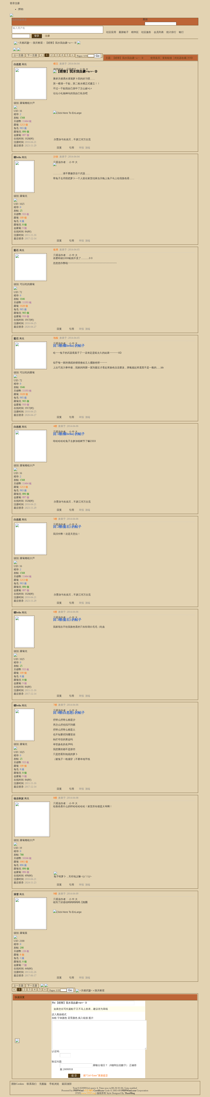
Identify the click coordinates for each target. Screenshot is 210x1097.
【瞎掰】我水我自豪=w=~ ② (60, 42)
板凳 (55, 249)
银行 (181, 32)
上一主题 (18, 55)
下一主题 (32, 55)
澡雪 (16, 894)
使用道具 (155, 58)
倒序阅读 (58, 69)
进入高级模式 (59, 1014)
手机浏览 (54, 1083)
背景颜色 (73, 1018)
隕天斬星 (38, 42)
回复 (59, 147)
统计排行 (171, 32)
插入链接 (83, 1018)
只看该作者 (59, 162)
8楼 (55, 797)
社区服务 (146, 32)
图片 (91, 1018)
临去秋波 (19, 798)
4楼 (55, 426)
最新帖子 (124, 32)
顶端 (87, 147)
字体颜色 (62, 1018)
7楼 (55, 704)
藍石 (16, 250)
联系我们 (32, 1083)
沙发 (55, 156)
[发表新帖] (14, 50)
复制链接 (167, 58)
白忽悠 (17, 64)
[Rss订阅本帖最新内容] (78, 42)
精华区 (135, 32)
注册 (17, 3)
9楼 (55, 893)
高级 (145, 19)
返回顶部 (67, 1083)
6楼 (55, 611)
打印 (190, 58)
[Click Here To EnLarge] (67, 113)
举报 (81, 147)
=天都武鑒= (24, 42)
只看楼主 (71, 69)
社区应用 (111, 32)
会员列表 (159, 32)
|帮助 (20, 9)
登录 (12, 3)
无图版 (43, 1083)
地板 (55, 337)
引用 (71, 147)
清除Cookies (17, 1083)
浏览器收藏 (180, 58)
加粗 (54, 1018)
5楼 (55, 518)
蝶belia (17, 157)
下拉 (14, 31)
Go (97, 55)
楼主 (55, 63)
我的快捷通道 (19, 19)
